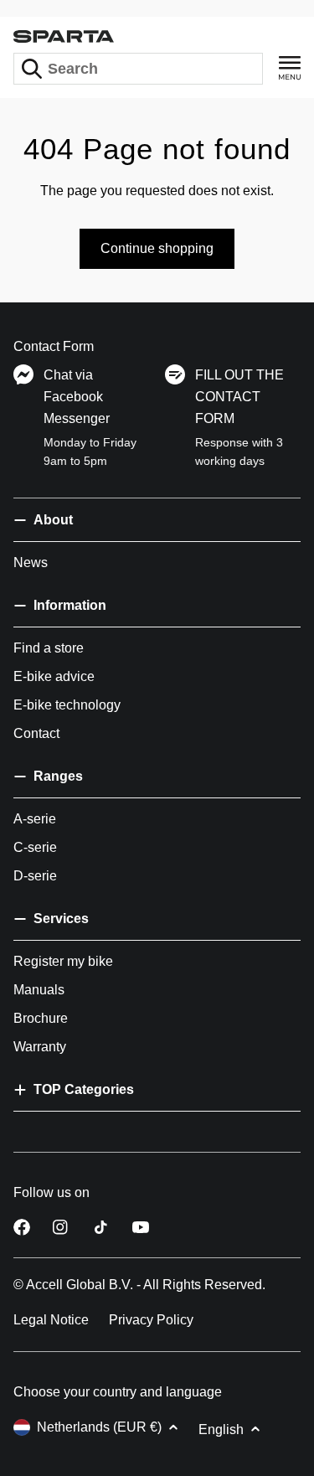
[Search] (32, 69)
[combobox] (138, 69)
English (221, 1429)
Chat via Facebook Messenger (77, 397)
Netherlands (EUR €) (99, 1427)
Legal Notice (51, 1320)
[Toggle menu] (290, 68)
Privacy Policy (151, 1320)
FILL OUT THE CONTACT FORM (239, 397)
